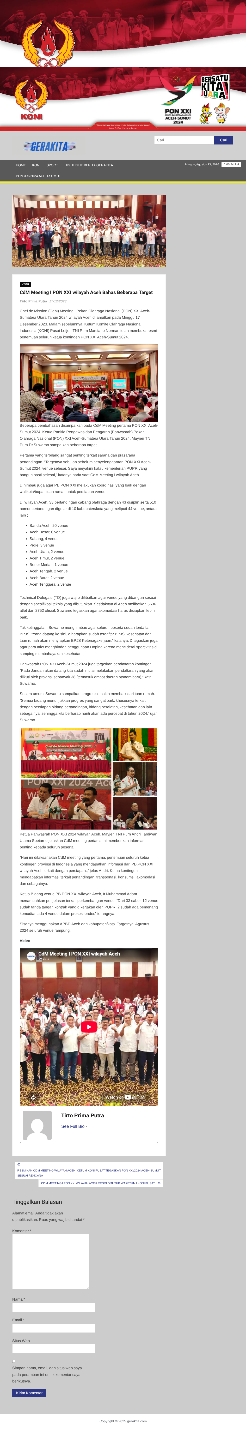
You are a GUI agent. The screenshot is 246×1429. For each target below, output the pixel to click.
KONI (36, 165)
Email (18, 1320)
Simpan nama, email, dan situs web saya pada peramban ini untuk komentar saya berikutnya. (47, 1374)
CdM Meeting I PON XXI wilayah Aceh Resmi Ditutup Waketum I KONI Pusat (98, 1183)
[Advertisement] (123, 33)
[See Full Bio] (86, 1126)
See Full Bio (73, 1126)
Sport (52, 165)
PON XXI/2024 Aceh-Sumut (38, 176)
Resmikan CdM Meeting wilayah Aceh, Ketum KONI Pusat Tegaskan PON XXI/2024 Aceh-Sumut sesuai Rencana (89, 1173)
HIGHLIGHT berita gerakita (88, 165)
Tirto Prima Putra (33, 301)
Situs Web (21, 1341)
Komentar (21, 1231)
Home (21, 165)
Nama (18, 1299)
